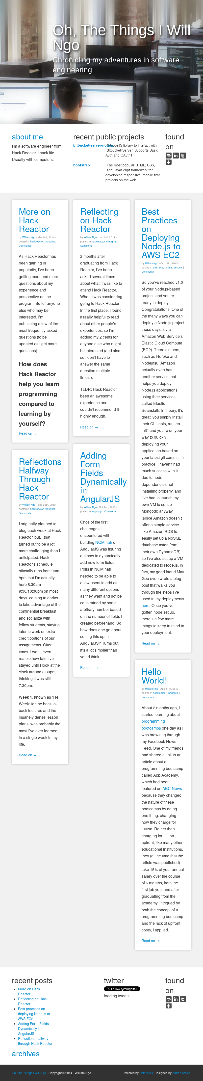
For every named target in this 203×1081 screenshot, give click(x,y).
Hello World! (154, 675)
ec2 (161, 267)
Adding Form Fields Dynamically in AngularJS (103, 476)
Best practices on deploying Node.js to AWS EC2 (34, 1013)
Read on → (28, 433)
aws (155, 267)
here (146, 605)
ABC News (172, 788)
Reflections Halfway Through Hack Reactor (40, 478)
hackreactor (36, 241)
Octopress (146, 1073)
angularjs (97, 511)
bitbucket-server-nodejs (93, 145)
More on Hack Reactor (34, 220)
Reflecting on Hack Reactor (99, 220)
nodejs (168, 267)
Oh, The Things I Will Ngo (29, 1073)
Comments (25, 245)
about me (27, 136)
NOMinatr (103, 542)
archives (26, 1053)
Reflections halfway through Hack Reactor (35, 1041)
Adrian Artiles (181, 1073)
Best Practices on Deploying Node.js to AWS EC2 (161, 233)
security (178, 267)
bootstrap (81, 164)
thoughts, (50, 241)
